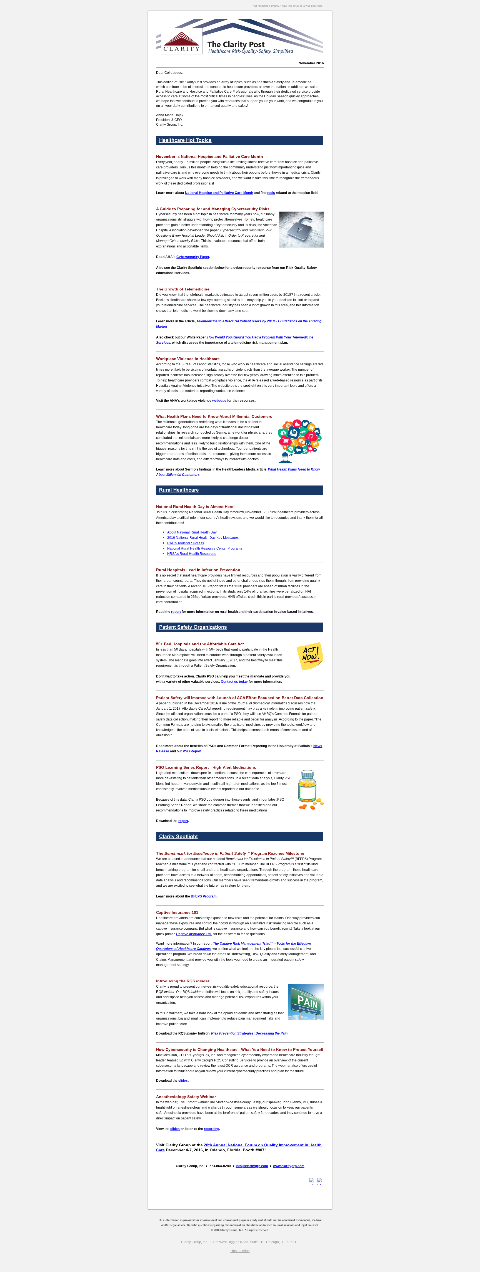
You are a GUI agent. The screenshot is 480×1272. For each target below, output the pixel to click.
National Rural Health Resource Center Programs (204, 548)
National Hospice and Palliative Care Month (219, 193)
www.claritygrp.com (288, 1166)
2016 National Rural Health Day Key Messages (203, 538)
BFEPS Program (204, 896)
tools (271, 193)
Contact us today (234, 682)
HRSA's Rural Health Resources (191, 554)
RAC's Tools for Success (185, 543)
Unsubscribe (240, 1251)
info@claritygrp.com (252, 1166)
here (320, 5)
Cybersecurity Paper (192, 257)
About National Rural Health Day (192, 532)
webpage (219, 401)
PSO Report (192, 751)
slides (183, 1081)
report (176, 612)
